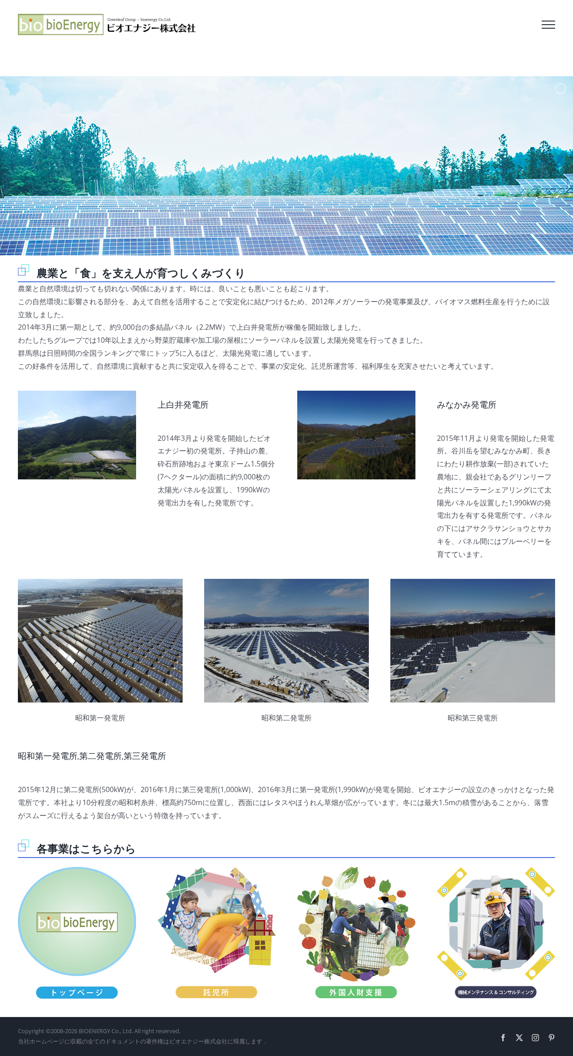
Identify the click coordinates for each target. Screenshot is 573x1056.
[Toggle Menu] (548, 25)
